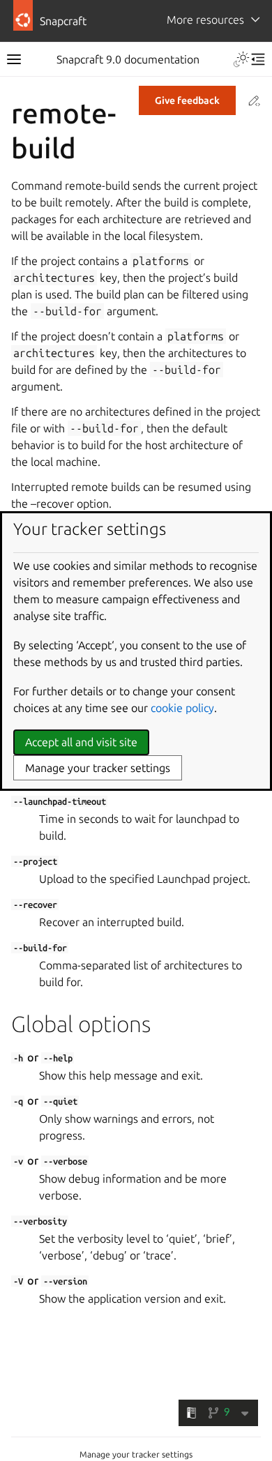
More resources (205, 19)
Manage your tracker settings (136, 1454)
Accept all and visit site (81, 742)
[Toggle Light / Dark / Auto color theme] (241, 59)
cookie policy (182, 708)
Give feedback (187, 100)
